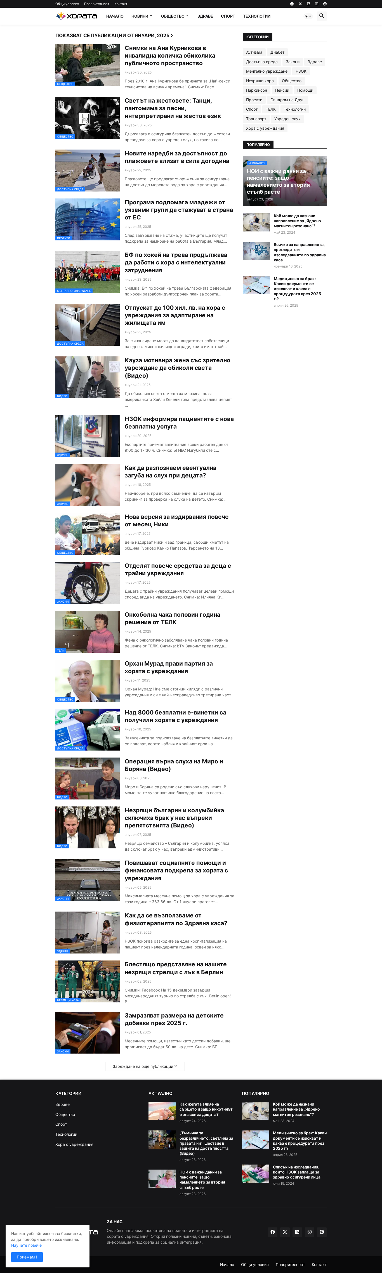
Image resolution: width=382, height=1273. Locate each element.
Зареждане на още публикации (143, 1066)
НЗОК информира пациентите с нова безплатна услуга (179, 422)
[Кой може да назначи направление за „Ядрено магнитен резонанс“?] (256, 222)
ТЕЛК (271, 109)
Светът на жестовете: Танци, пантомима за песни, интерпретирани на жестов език (173, 108)
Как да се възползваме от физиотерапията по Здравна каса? (176, 919)
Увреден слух (287, 118)
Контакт (120, 4)
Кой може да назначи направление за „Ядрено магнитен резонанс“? (297, 220)
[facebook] (292, 4)
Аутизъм (254, 52)
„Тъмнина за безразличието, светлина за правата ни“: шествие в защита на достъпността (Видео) (206, 1143)
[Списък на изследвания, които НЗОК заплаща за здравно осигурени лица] (255, 1174)
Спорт (228, 16)
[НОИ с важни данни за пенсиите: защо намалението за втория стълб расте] (162, 1179)
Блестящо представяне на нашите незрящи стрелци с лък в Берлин (176, 968)
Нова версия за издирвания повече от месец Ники (177, 520)
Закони (293, 61)
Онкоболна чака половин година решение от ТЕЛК (172, 618)
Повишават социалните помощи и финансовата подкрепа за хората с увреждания (176, 870)
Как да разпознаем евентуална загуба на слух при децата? (170, 471)
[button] (308, 16)
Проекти (254, 99)
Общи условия (67, 4)
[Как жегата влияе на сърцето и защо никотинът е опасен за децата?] (162, 1111)
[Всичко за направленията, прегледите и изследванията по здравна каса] (256, 251)
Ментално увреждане (266, 71)
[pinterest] (325, 4)
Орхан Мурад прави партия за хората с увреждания (169, 667)
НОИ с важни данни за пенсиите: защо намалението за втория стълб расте (202, 1180)
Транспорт (256, 118)
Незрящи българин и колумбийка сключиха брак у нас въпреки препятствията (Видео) (174, 818)
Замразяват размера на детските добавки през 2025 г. (174, 1019)
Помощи (305, 90)
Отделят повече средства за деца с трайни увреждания (178, 569)
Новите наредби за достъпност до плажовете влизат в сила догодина (177, 157)
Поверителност (96, 4)
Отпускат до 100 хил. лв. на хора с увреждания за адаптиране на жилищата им (175, 315)
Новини (139, 16)
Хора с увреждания (265, 128)
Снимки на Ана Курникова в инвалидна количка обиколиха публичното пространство (170, 55)
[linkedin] (308, 4)
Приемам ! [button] (27, 1257)
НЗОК (301, 71)
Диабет (277, 52)
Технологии (256, 16)
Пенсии (282, 90)
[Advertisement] (285, 461)
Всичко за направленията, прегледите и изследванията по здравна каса (300, 252)
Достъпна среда (262, 61)
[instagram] (316, 4)
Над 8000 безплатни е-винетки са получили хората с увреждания (175, 716)
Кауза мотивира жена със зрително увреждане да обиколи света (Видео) (177, 368)
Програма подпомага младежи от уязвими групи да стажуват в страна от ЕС (179, 210)
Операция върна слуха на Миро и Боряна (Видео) (174, 765)
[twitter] (300, 4)
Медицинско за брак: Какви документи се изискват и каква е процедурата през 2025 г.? (297, 288)
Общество (173, 16)
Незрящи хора (260, 80)
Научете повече (26, 1245)
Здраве (205, 16)
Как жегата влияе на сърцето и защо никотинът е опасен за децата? (206, 1109)
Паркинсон (256, 90)
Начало (115, 16)
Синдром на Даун (287, 99)
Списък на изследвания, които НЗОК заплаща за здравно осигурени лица (296, 1172)
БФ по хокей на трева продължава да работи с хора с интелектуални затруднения (176, 262)
